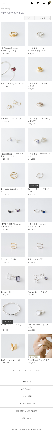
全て (2, 8)
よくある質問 (26, 396)
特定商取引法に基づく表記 (26, 411)
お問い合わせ (26, 418)
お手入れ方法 (26, 389)
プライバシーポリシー (26, 404)
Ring (8, 8)
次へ (38, 370)
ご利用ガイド (26, 382)
